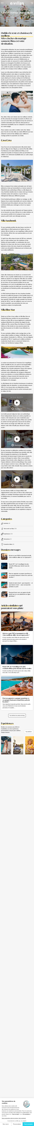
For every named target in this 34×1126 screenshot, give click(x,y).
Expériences (8, 534)
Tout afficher (29, 731)
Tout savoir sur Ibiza (10, 528)
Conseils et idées (9, 544)
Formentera (8, 539)
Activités (7, 523)
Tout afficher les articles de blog (17, 715)
